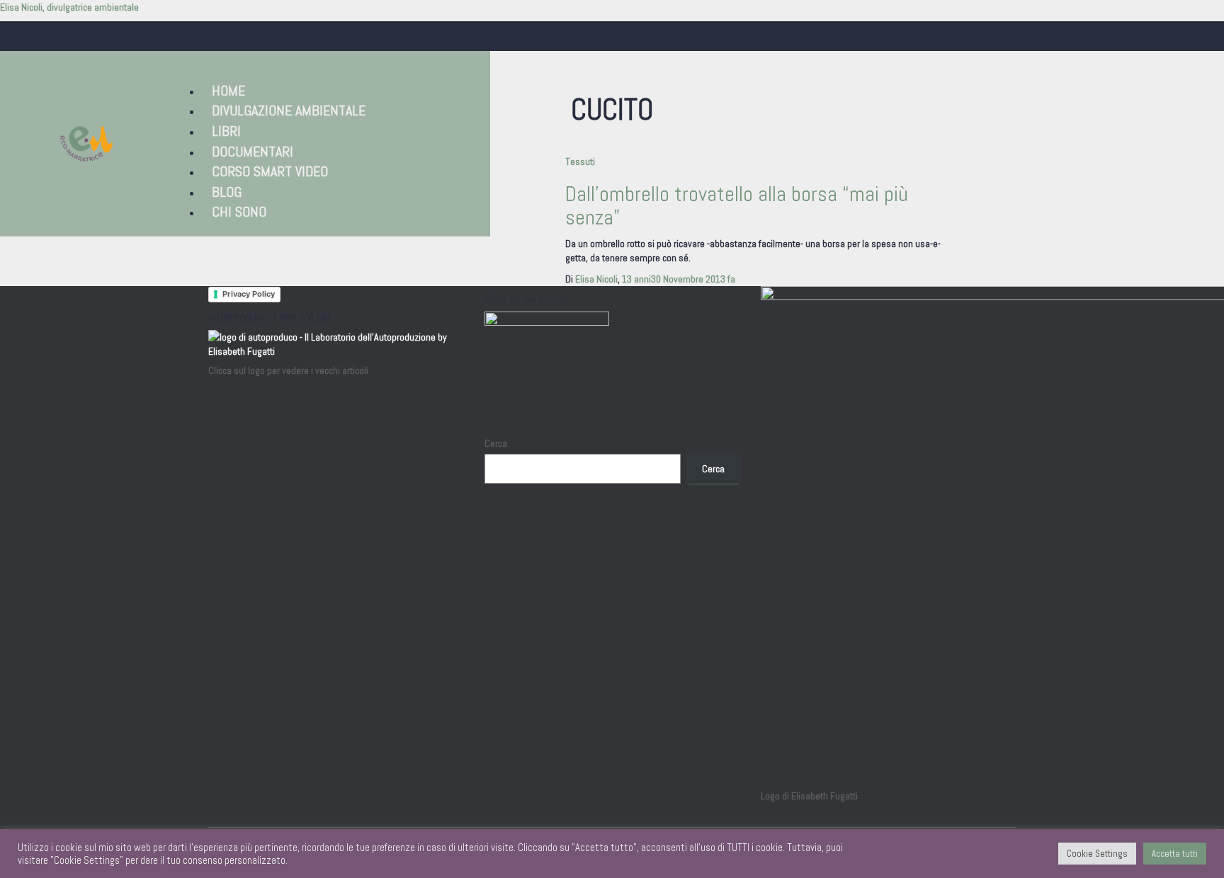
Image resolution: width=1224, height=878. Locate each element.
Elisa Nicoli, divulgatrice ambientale (69, 7)
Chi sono (239, 212)
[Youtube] (935, 36)
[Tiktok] (993, 36)
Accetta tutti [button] (1175, 854)
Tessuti (580, 161)
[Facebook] (906, 36)
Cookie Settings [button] (1097, 854)
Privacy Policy (248, 294)
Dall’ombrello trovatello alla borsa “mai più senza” (736, 206)
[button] (308, 69)
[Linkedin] (964, 36)
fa (678, 279)
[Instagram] (877, 36)
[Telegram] (1022, 36)
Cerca (495, 443)
